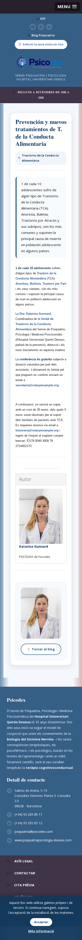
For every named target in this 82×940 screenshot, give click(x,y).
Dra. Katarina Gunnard (35, 313)
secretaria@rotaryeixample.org (37, 385)
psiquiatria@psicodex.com (34, 831)
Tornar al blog (43, 649)
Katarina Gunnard (33, 546)
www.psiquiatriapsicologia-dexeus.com (43, 840)
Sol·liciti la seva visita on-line (43, 44)
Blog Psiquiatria (43, 35)
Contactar (24, 873)
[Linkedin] (49, 27)
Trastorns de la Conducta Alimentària (40, 158)
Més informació (41, 931)
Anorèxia (21, 283)
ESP (43, 18)
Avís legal (23, 861)
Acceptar (41, 922)
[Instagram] (41, 27)
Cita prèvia (24, 885)
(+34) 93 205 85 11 (28, 814)
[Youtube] (33, 27)
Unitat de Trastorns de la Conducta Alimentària (34, 324)
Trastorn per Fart (54, 283)
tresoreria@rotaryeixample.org (37, 430)
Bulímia (35, 283)
